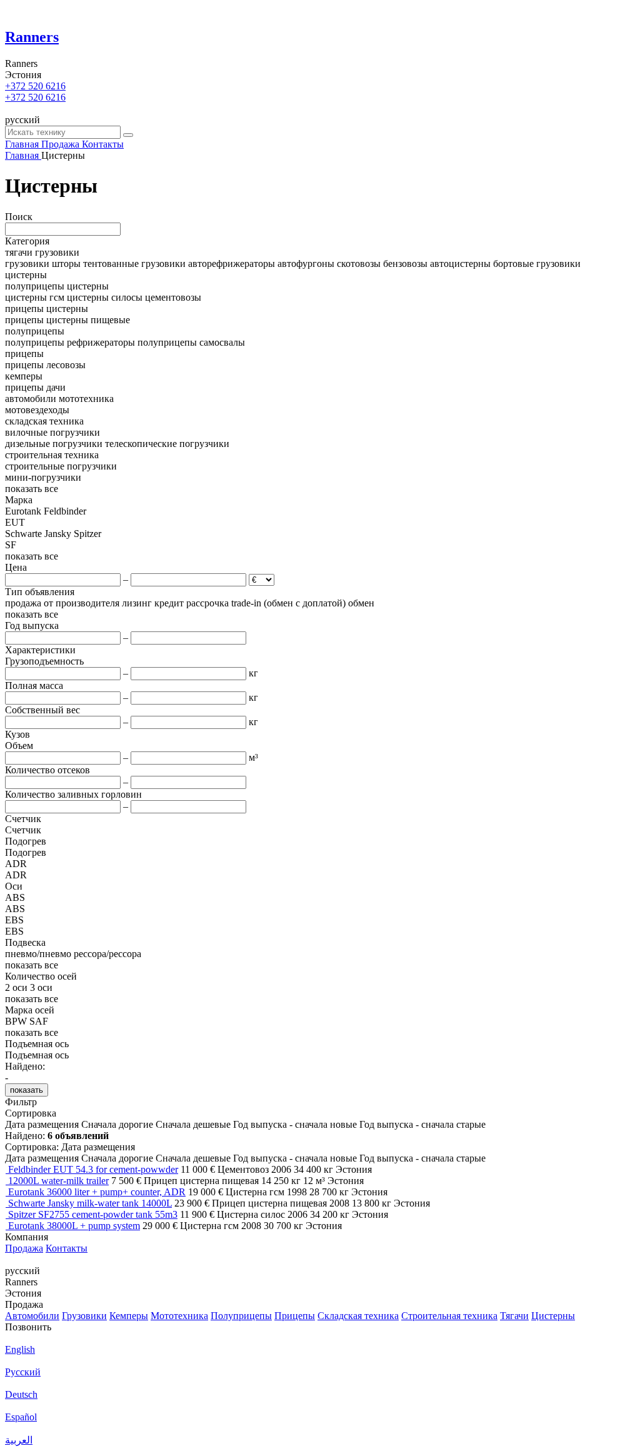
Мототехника (179, 1315)
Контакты (67, 1248)
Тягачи (514, 1315)
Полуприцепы (241, 1315)
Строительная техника (449, 1315)
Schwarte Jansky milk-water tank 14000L (90, 1203)
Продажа (24, 1248)
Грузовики (84, 1315)
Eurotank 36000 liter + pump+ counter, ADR (97, 1192)
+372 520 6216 (35, 86)
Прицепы (294, 1315)
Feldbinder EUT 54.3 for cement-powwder (93, 1169)
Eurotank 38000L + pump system (74, 1225)
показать (26, 1090)
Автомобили (32, 1315)
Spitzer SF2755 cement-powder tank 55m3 (93, 1214)
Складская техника (358, 1315)
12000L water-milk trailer (58, 1180)
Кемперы (128, 1315)
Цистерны (553, 1315)
